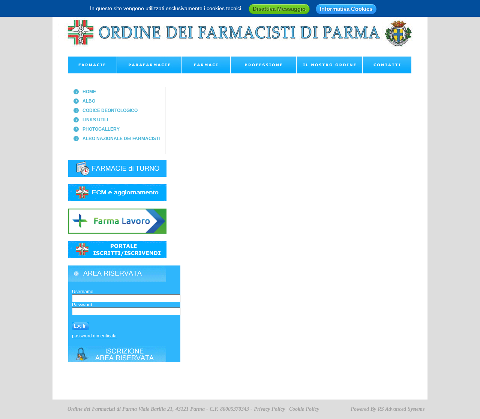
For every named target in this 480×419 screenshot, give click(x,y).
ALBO (88, 101)
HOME (89, 91)
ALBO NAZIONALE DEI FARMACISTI (121, 138)
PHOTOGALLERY (101, 129)
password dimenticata (94, 335)
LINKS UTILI (95, 119)
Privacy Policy (269, 409)
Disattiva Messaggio (279, 9)
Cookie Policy (304, 409)
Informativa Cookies (346, 9)
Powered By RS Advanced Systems (387, 409)
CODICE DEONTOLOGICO (110, 110)
